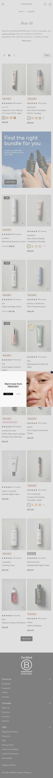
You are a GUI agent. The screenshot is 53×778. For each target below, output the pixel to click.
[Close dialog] (52, 372)
